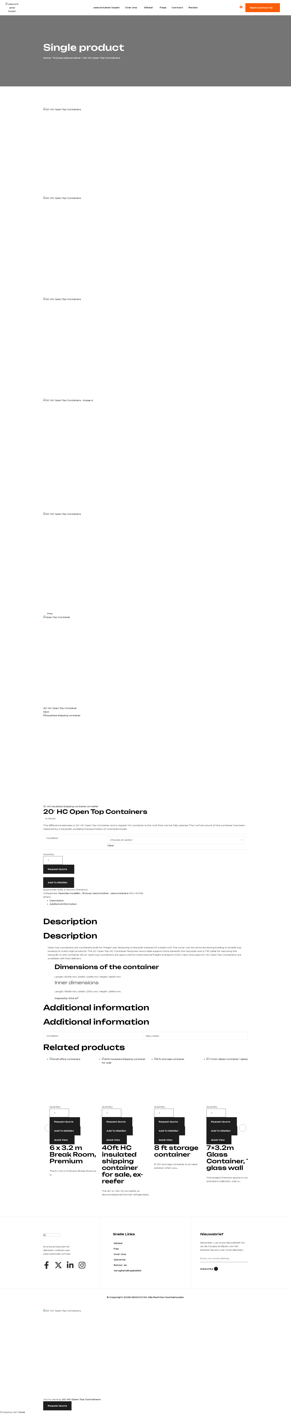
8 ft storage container (176, 1151)
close (21, 1412)
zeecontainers (119, 893)
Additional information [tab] (96, 1007)
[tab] (149, 900)
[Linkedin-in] (70, 1265)
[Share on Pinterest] (57, 897)
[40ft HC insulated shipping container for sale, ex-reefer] (126, 1081)
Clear (110, 845)
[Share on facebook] (53, 897)
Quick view (61, 1140)
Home (47, 58)
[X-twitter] (58, 1265)
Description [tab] (70, 921)
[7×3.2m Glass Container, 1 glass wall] (230, 1081)
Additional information (63, 904)
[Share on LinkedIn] (59, 897)
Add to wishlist (57, 882)
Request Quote (57, 869)
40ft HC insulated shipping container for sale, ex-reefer (122, 1164)
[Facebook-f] (46, 1265)
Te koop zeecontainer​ (67, 58)
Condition (52, 838)
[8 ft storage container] (178, 1081)
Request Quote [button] (116, 1122)
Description (57, 900)
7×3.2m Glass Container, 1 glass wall (227, 1157)
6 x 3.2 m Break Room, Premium (73, 1154)
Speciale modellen (69, 893)
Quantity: (48, 854)
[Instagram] (82, 1265)
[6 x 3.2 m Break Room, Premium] (73, 1081)
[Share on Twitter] (55, 897)
